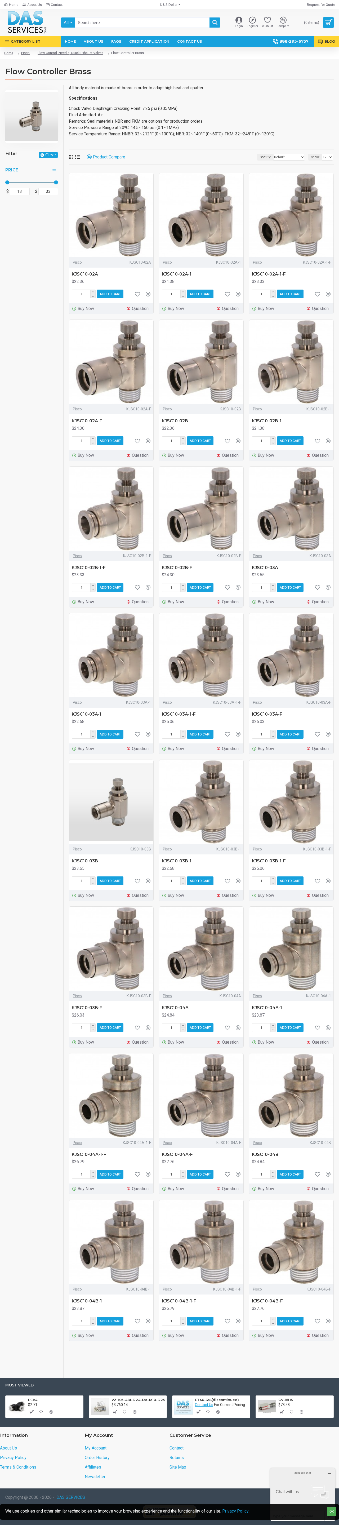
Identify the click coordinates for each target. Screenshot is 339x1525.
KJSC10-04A (175, 1007)
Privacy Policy (235, 1511)
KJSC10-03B (85, 860)
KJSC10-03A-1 (86, 714)
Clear (50, 154)
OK (331, 1511)
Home (8, 53)
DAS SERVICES (70, 1497)
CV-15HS (285, 1400)
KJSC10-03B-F (87, 1007)
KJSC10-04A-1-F (89, 1154)
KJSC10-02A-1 (176, 274)
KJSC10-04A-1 (267, 1007)
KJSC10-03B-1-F (269, 860)
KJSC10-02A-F (87, 420)
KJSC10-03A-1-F (179, 714)
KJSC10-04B (265, 1154)
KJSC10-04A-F (177, 1154)
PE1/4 (32, 1400)
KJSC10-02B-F (177, 567)
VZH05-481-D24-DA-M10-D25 (138, 1400)
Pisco (25, 53)
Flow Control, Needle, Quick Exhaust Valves (70, 53)
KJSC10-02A (85, 274)
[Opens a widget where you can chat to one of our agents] (302, 1494)
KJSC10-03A (265, 567)
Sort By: (265, 157)
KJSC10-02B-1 (267, 420)
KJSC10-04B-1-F (179, 1301)
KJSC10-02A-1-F (269, 274)
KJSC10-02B (175, 420)
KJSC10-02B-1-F (89, 567)
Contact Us (204, 1405)
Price (11, 169)
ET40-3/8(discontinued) (217, 1400)
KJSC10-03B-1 (176, 860)
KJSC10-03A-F (267, 714)
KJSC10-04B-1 (87, 1301)
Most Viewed (19, 1385)
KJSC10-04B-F (267, 1301)
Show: (315, 157)
